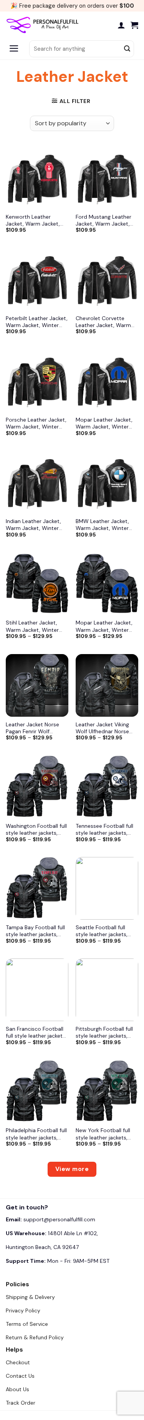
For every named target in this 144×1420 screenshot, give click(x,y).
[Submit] (127, 48)
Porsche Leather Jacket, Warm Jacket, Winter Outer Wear (36, 423)
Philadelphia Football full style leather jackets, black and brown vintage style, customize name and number (37, 1134)
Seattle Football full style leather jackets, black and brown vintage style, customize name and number (107, 931)
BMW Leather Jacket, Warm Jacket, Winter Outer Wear (102, 524)
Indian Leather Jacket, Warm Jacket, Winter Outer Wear (33, 524)
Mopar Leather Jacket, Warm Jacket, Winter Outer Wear (104, 423)
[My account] (121, 25)
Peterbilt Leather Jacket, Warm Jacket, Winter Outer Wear (37, 322)
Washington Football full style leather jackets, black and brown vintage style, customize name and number (37, 829)
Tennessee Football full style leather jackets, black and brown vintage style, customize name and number (107, 829)
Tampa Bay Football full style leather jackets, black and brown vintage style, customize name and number (37, 931)
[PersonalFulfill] (44, 25)
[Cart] (134, 25)
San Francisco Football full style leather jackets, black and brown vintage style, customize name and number (37, 1032)
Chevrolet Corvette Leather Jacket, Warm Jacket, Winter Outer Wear (103, 322)
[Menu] (14, 48)
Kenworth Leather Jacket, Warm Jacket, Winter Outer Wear (33, 220)
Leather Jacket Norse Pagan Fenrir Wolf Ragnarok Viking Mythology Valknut (32, 728)
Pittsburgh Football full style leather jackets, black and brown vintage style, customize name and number (107, 1032)
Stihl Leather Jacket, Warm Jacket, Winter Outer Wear (32, 626)
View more (72, 1169)
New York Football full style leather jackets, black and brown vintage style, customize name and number (107, 1134)
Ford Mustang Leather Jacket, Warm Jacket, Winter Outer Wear (103, 220)
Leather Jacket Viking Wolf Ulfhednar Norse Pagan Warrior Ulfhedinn (106, 728)
